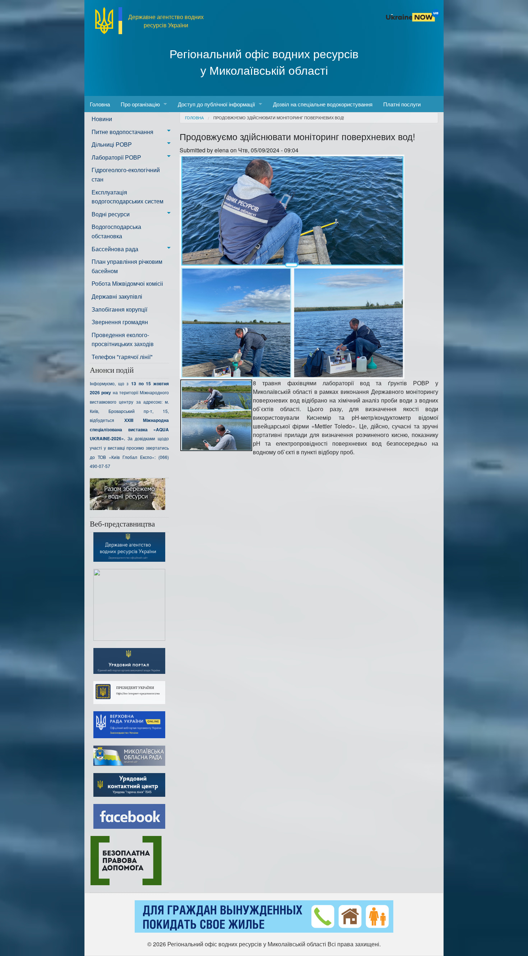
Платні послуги (402, 104)
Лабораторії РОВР (116, 157)
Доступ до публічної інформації (216, 104)
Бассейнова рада (115, 249)
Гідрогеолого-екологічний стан (126, 174)
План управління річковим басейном (127, 266)
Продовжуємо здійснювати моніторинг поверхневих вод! (278, 117)
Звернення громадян (120, 322)
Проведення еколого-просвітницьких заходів (123, 339)
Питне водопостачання (122, 132)
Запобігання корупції (119, 309)
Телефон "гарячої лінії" (122, 357)
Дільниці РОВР (112, 144)
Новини (102, 119)
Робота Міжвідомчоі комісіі (127, 283)
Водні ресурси (111, 214)
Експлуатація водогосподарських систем (127, 197)
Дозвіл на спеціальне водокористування (322, 104)
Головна (100, 104)
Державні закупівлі (117, 296)
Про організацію (140, 104)
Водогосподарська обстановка (116, 231)
